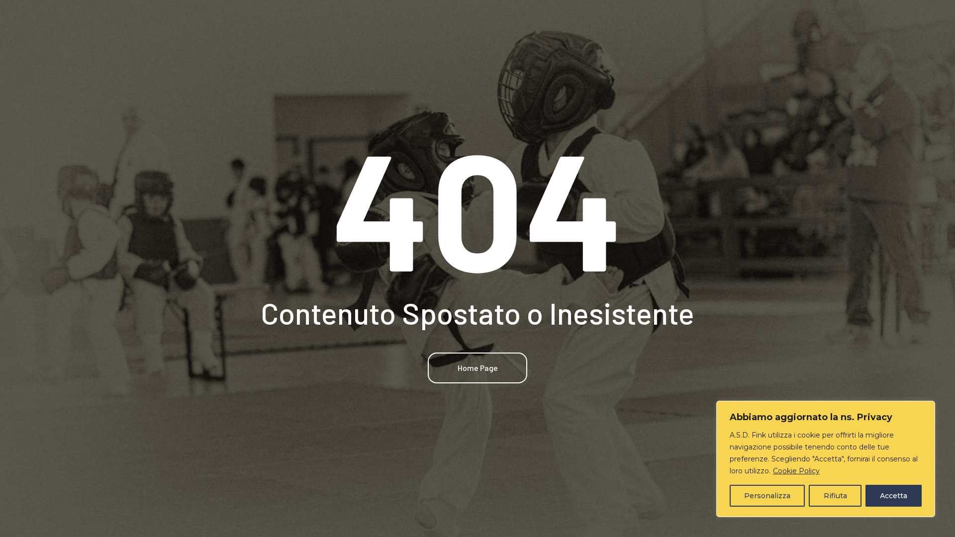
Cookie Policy (796, 470)
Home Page (478, 367)
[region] (825, 459)
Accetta (893, 495)
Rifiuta (835, 495)
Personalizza (767, 495)
